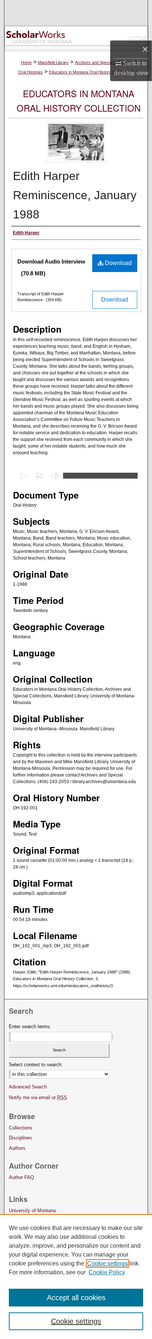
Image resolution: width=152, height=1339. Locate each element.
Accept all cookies (76, 1298)
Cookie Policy (107, 1272)
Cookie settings (107, 1263)
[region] (76, 1276)
